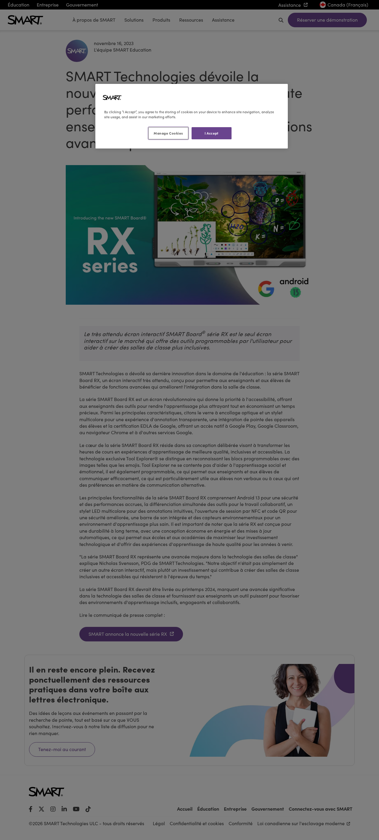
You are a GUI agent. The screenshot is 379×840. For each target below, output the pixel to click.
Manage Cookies (168, 133)
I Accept (212, 133)
